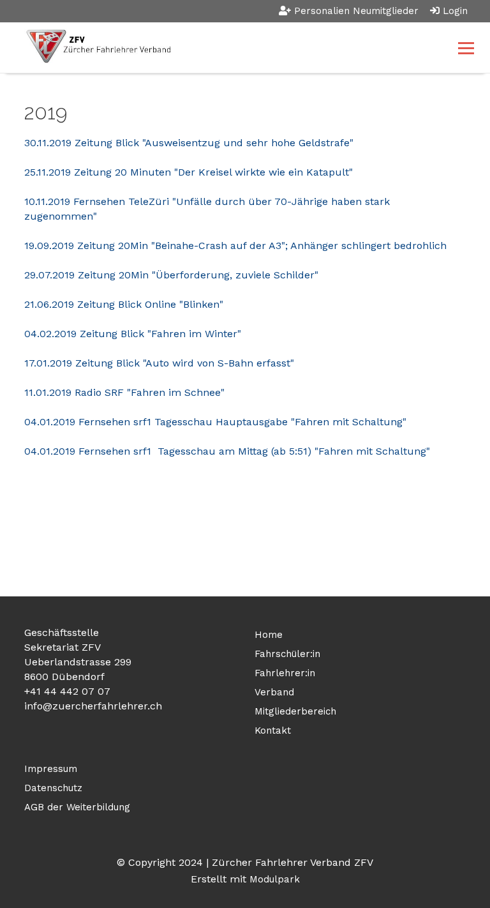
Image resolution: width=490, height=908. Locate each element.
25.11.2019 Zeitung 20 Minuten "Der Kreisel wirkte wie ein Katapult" (188, 172)
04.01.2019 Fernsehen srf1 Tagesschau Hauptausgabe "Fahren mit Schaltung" (215, 422)
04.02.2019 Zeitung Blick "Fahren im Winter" (132, 334)
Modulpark (274, 879)
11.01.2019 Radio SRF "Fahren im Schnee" (124, 392)
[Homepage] (200, 47)
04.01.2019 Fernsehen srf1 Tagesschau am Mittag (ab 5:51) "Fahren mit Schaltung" (227, 451)
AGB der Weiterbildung (77, 807)
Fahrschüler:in (287, 654)
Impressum (50, 769)
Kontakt (273, 730)
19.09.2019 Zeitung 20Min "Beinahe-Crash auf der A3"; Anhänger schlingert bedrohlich (235, 245)
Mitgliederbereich (295, 711)
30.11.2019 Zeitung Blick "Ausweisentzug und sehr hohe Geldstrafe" (188, 143)
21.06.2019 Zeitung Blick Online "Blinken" (123, 304)
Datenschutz (53, 788)
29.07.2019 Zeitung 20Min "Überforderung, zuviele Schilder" (171, 275)
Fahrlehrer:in (285, 673)
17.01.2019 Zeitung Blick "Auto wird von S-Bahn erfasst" (159, 363)
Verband (274, 692)
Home (269, 634)
